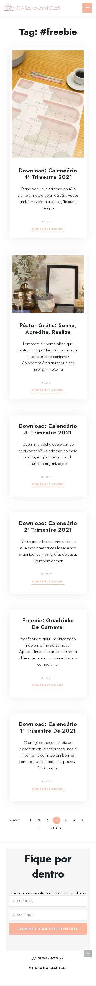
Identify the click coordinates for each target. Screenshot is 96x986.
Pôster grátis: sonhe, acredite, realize (48, 329)
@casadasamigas (48, 968)
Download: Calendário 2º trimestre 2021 (48, 527)
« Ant (15, 820)
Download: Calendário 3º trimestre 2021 (48, 429)
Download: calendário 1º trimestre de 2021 (48, 728)
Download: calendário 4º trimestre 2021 (48, 174)
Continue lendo (48, 229)
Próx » (55, 828)
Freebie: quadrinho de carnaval (48, 624)
